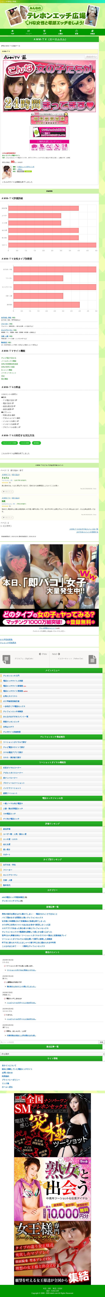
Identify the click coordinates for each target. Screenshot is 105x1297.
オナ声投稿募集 (6, 639)
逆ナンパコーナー (10, 778)
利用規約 (5, 1076)
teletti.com (54, 1293)
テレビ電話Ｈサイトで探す (14, 747)
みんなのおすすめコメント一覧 (15, 716)
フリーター (4, 324)
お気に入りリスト (10, 696)
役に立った (7, 491)
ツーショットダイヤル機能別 (52, 762)
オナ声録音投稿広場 (11, 701)
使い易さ (6, 849)
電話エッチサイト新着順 (14, 686)
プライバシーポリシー (11, 1080)
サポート (6, 854)
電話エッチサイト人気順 (13, 681)
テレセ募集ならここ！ (49, 628)
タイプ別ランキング (52, 859)
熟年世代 (4, 342)
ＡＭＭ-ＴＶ (6, 475)
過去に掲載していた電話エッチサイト (17, 1069)
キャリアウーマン (7, 330)
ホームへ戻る (7, 1087)
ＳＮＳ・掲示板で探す (12, 757)
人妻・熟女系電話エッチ (13, 808)
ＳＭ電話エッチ (9, 814)
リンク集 (5, 1083)
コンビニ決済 (25, 443)
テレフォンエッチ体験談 (13, 711)
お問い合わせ (7, 1073)
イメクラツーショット (12, 788)
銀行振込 (36, 443)
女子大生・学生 (6, 317)
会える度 (6, 844)
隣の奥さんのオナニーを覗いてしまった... (21, 986)
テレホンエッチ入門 (11, 676)
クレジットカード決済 (9, 443)
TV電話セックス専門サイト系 (25, 167)
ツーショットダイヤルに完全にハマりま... (21, 970)
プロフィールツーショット (14, 783)
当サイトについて (9, 1065)
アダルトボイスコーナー (13, 773)
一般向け (19, 169)
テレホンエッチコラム (11, 901)
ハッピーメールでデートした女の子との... (21, 1003)
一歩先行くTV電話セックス (14, 706)
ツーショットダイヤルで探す (15, 742)
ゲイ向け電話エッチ (11, 819)
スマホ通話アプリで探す (13, 752)
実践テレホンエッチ (11, 722)
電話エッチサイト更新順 (15, 691)
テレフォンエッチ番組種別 (52, 737)
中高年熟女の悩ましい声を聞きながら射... (21, 1035)
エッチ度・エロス (10, 839)
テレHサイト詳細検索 (12, 732)
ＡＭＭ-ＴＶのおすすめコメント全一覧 (83, 529)
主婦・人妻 (4, 336)
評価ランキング (52, 824)
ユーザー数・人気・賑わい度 (15, 834)
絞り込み (15, 475)
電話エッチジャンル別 (52, 798)
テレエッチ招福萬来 (8, 643)
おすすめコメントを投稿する (87, 532)
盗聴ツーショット (10, 793)
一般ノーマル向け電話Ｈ (13, 803)
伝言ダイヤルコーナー (12, 768)
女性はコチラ (8, 727)
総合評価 (6, 829)
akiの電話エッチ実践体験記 (13, 897)
